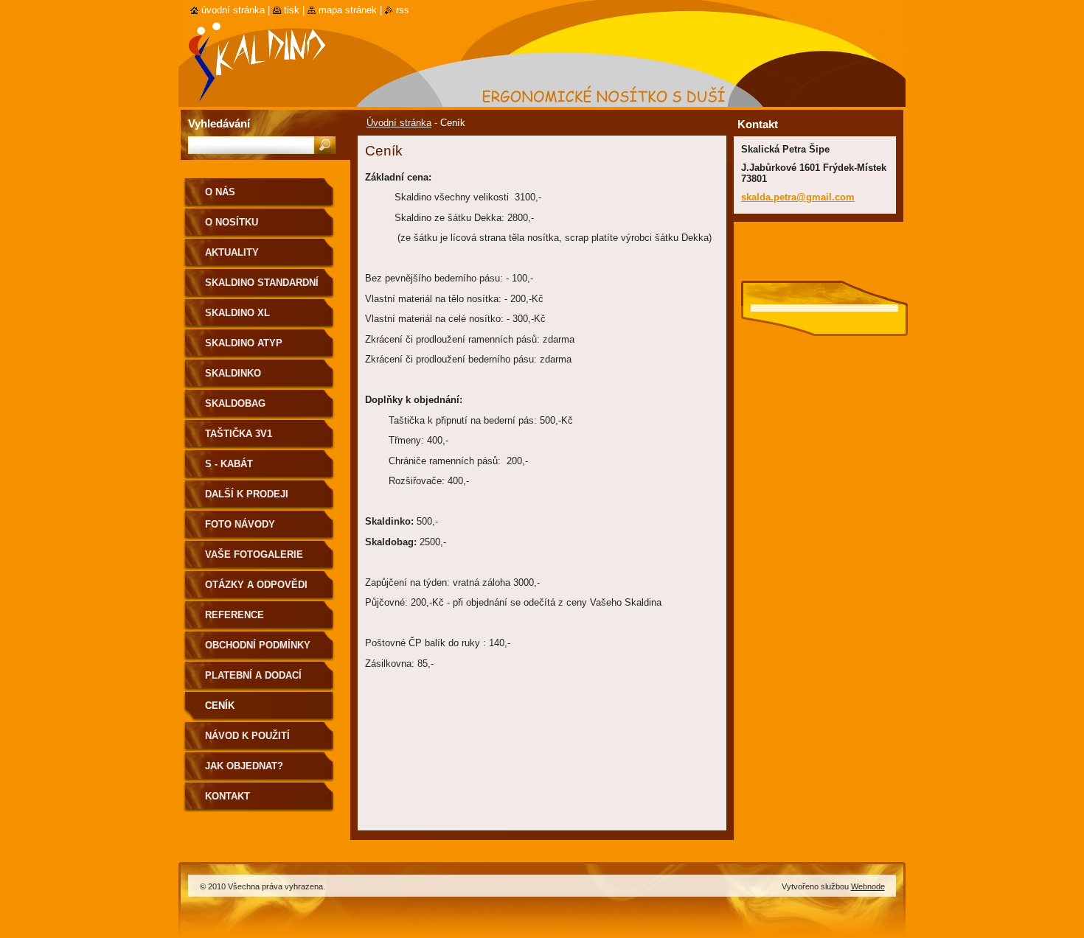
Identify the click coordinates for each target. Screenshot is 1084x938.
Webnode (868, 886)
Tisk (291, 9)
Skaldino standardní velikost (262, 287)
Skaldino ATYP (243, 343)
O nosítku (231, 222)
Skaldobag (235, 403)
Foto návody (240, 524)
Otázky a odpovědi (256, 584)
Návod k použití (247, 735)
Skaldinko (233, 373)
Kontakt (227, 796)
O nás (220, 191)
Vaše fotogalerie (254, 554)
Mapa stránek (348, 9)
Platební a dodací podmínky (253, 680)
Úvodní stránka (398, 122)
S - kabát (229, 463)
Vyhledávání (219, 123)
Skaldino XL (237, 312)
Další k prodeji (246, 494)
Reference (234, 614)
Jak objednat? (244, 765)
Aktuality (232, 252)
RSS (402, 9)
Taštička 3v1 (238, 433)
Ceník (219, 705)
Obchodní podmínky (257, 645)
